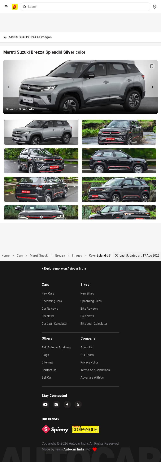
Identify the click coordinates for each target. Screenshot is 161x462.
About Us (86, 347)
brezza (60, 255)
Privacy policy (89, 362)
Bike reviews (89, 308)
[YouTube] (45, 404)
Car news (48, 316)
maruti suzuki (39, 255)
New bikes (87, 293)
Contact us (49, 370)
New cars (48, 293)
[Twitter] (78, 404)
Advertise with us (92, 377)
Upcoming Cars (52, 301)
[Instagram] (56, 404)
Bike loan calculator (93, 323)
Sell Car (47, 377)
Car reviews (50, 308)
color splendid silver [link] (102, 255)
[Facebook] (67, 404)
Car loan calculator (55, 323)
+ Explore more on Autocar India (64, 268)
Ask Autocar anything (56, 347)
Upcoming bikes (91, 301)
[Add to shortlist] (151, 66)
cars (20, 255)
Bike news (87, 316)
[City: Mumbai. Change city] (155, 7)
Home (6, 255)
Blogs (45, 355)
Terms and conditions (95, 370)
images (77, 255)
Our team (87, 355)
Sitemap (47, 362)
